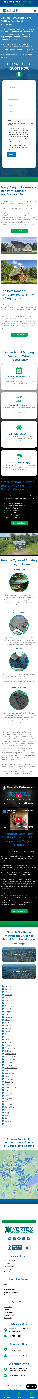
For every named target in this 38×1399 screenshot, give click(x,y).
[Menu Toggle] (35, 10)
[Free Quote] (6, 1394)
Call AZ (19, 1397)
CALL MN (31, 1397)
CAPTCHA (10, 116)
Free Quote (6, 1397)
